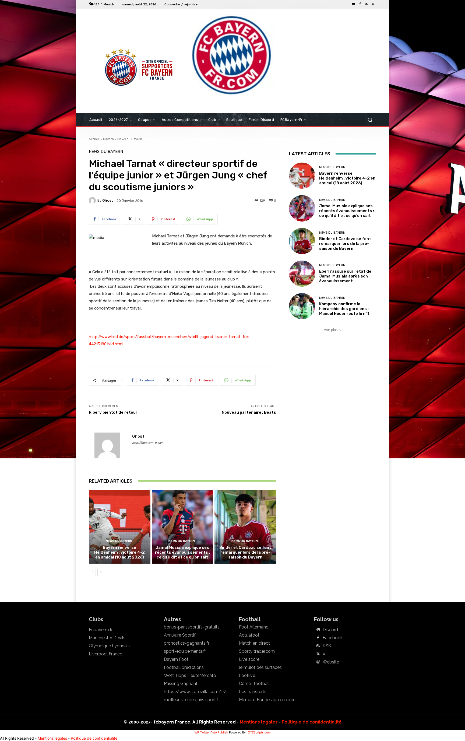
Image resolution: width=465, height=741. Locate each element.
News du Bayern (129, 139)
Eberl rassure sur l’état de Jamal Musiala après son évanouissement (345, 276)
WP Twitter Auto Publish (211, 732)
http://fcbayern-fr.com (147, 442)
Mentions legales (259, 722)
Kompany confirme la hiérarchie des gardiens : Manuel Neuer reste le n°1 (344, 308)
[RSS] (366, 4)
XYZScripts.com (259, 732)
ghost (107, 200)
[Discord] (353, 4)
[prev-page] (92, 572)
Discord (330, 630)
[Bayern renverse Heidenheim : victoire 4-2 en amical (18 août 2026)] (119, 527)
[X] (373, 4)
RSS (327, 646)
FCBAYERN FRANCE (118, 31)
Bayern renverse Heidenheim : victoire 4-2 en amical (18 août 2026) (119, 552)
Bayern (108, 139)
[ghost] (93, 200)
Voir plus (330, 330)
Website (331, 662)
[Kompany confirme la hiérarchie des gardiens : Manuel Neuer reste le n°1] (302, 306)
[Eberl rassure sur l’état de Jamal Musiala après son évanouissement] (302, 274)
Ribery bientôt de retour (113, 412)
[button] (370, 120)
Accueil (94, 139)
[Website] (318, 662)
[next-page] (100, 572)
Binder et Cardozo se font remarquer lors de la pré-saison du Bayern (245, 552)
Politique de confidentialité (312, 722)
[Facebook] (360, 4)
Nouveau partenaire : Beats (249, 412)
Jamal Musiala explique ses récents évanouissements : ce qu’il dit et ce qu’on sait (182, 552)
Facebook (333, 638)
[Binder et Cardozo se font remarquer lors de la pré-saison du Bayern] (245, 527)
